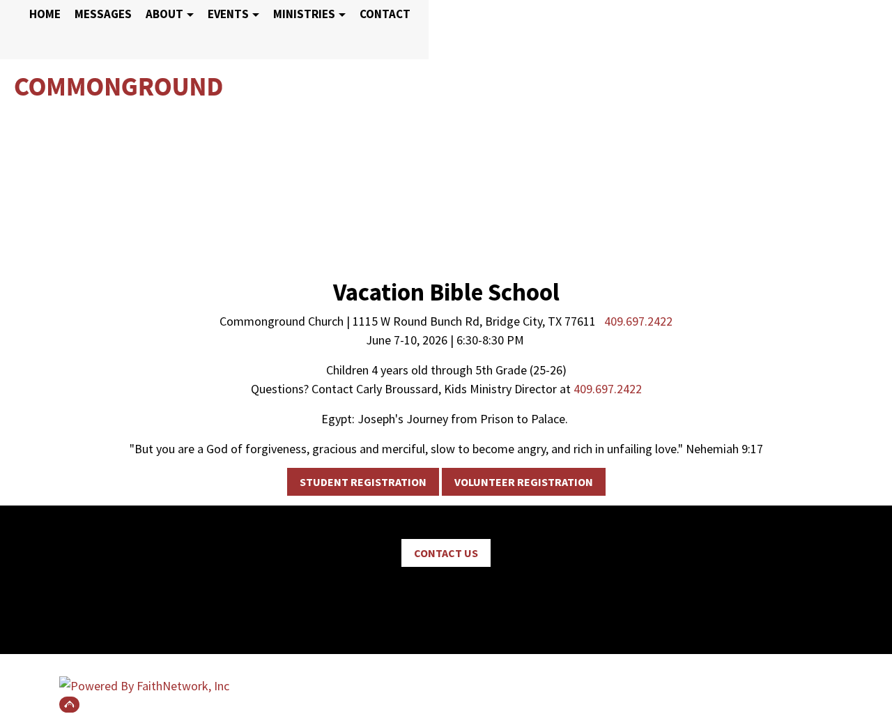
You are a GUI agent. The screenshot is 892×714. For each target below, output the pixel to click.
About (164, 14)
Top (69, 705)
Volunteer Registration (523, 482)
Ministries (304, 14)
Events (228, 14)
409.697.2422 (638, 321)
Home (45, 14)
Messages (103, 14)
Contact (385, 14)
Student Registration (363, 482)
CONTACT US (446, 553)
